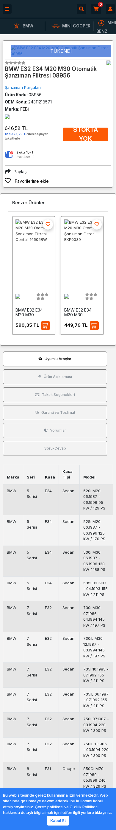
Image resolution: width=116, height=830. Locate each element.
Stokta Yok (85, 134)
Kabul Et (58, 820)
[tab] (55, 358)
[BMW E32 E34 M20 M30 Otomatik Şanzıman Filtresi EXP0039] (82, 252)
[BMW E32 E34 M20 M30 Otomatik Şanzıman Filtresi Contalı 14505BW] (33, 252)
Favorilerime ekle (31, 181)
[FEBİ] (108, 63)
